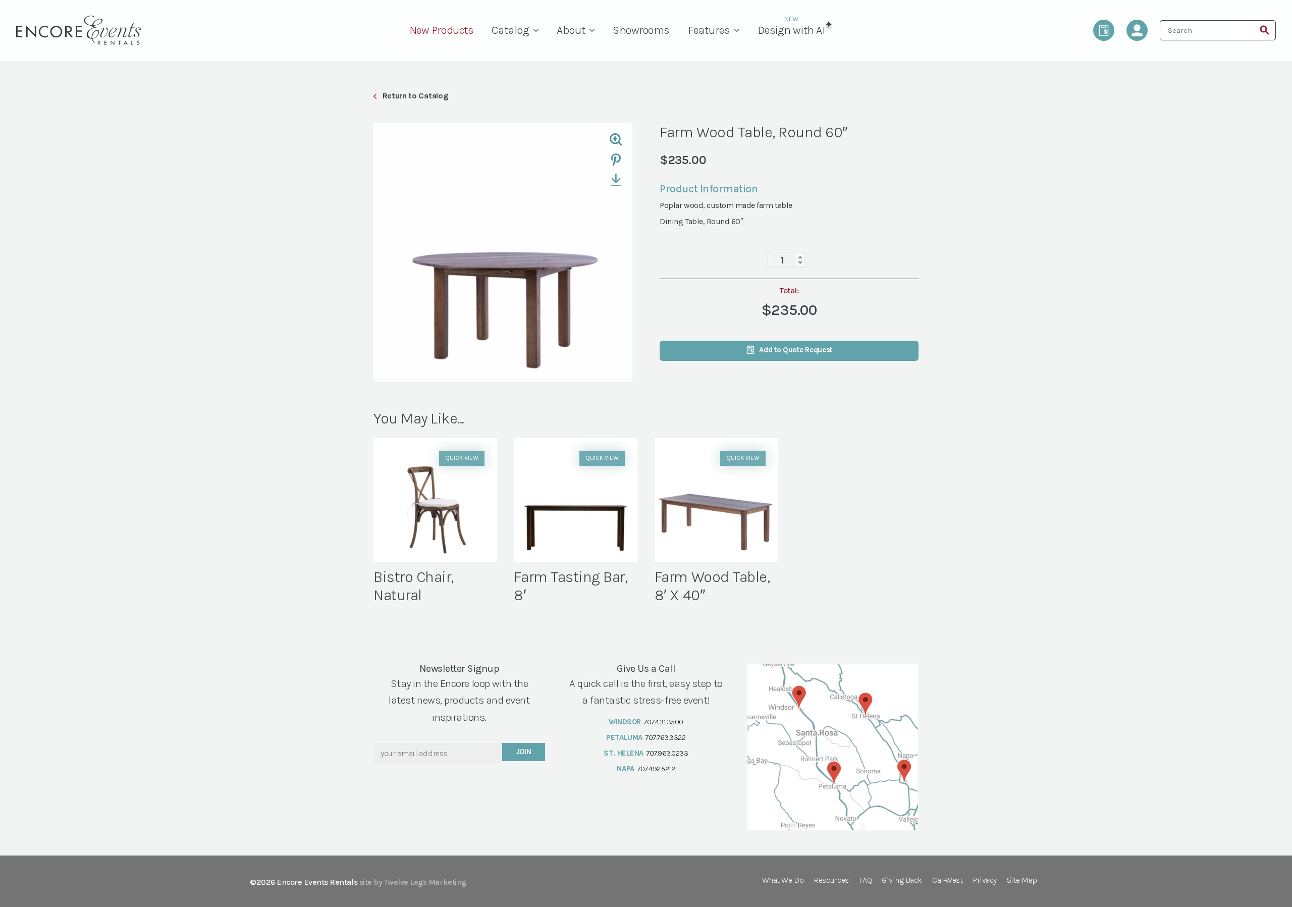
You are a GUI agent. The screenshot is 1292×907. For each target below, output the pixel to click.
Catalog (510, 30)
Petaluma (624, 737)
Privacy (985, 880)
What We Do (782, 880)
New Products (441, 30)
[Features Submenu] (739, 30)
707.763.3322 (665, 737)
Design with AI (791, 30)
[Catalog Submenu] (538, 30)
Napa (625, 768)
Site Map (1022, 880)
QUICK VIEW (461, 457)
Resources (831, 880)
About (571, 30)
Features (709, 30)
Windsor (625, 721)
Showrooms (641, 30)
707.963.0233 (667, 753)
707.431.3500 (663, 721)
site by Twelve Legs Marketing (412, 882)
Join (523, 751)
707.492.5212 (656, 768)
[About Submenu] (594, 30)
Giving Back (902, 880)
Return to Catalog (415, 95)
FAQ (865, 880)
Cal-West (947, 880)
